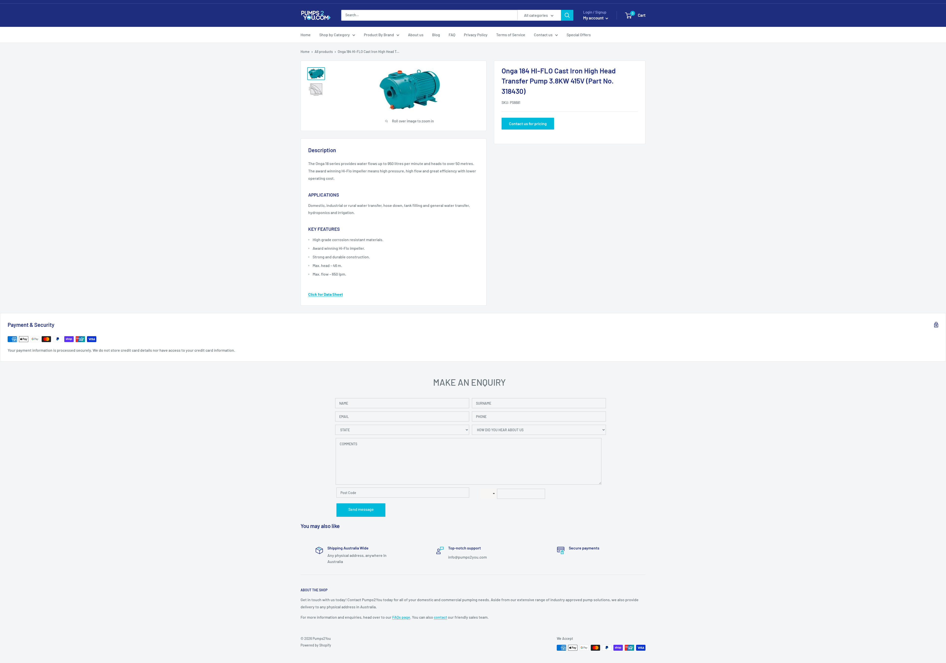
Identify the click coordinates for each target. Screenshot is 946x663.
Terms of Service (510, 34)
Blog (436, 34)
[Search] (567, 15)
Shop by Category (334, 34)
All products (324, 52)
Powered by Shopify (316, 645)
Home (306, 34)
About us (415, 34)
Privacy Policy (476, 34)
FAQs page (401, 617)
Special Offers (579, 34)
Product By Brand (379, 34)
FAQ (452, 34)
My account (593, 17)
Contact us (543, 34)
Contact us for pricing (528, 123)
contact (440, 617)
